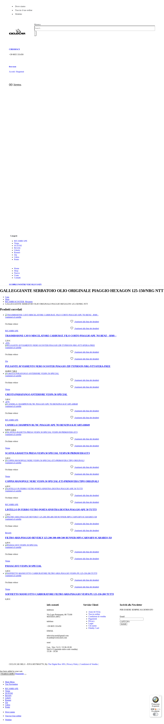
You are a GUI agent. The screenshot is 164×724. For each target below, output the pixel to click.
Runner (17, 252)
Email (122, 616)
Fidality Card (93, 628)
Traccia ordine (94, 614)
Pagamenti (92, 619)
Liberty (17, 250)
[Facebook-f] (50, 658)
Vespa (16, 243)
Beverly (17, 248)
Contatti (17, 278)
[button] (37, 24)
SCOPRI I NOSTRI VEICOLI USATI (25, 284)
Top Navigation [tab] (11, 684)
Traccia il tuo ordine (23, 10)
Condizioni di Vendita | (89, 664)
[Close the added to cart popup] (25, 674)
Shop (16, 271)
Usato (16, 275)
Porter (16, 259)
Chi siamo (92, 626)
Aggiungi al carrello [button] (13, 317)
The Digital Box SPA (56, 664)
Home (16, 268)
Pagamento (19, 674)
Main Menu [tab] (10, 682)
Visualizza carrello (7, 674)
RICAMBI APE (20, 241)
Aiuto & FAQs (94, 612)
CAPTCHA (125, 621)
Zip (15, 255)
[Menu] (159, 696)
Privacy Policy (73, 664)
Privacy (91, 621)
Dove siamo (20, 6)
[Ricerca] (35, 33)
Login (90, 623)
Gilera (16, 257)
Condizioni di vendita (97, 616)
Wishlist (18, 14)
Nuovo (17, 273)
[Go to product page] (84, 315)
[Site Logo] (17, 39)
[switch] (155, 714)
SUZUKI (18, 245)
